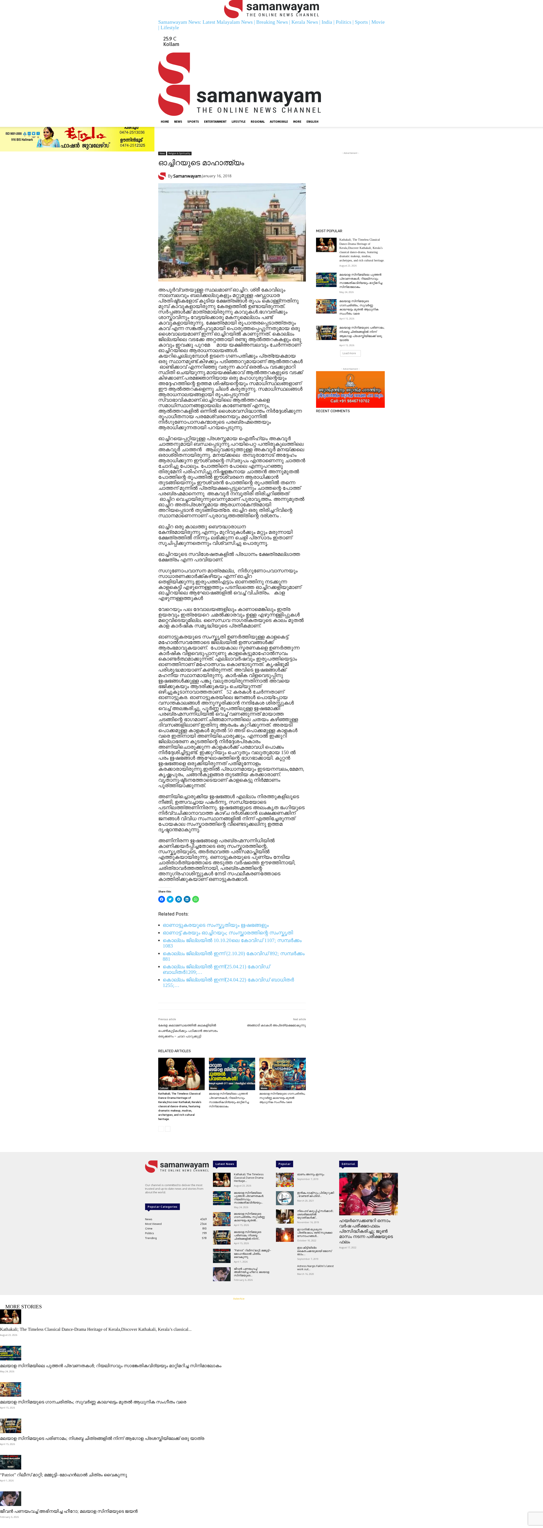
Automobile (279, 122)
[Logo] (239, 81)
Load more (349, 353)
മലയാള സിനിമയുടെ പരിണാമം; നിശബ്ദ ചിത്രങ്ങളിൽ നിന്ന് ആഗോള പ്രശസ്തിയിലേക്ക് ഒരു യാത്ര (102, 1438)
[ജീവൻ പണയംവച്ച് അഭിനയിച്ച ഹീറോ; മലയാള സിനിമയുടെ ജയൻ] (222, 1274)
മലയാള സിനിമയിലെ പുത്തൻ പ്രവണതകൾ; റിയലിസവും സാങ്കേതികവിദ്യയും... (249, 1197)
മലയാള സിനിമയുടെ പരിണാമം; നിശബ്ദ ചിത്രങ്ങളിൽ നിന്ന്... (247, 1235)
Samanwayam (187, 176)
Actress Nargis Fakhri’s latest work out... (315, 1267)
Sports (193, 122)
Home (165, 122)
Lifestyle (239, 122)
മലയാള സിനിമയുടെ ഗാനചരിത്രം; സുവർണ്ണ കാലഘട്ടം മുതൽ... (249, 1217)
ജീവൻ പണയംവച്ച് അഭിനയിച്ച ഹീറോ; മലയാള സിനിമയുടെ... (251, 1272)
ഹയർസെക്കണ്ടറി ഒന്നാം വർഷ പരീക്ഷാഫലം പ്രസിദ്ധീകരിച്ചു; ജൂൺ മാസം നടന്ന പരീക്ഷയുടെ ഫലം (366, 1231)
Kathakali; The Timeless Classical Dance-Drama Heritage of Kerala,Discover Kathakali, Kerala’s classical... (96, 1329)
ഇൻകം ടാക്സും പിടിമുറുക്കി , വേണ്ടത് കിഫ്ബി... (315, 1194)
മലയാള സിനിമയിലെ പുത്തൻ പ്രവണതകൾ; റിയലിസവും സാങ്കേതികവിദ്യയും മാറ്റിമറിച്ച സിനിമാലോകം (110, 1365)
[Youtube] (247, 32)
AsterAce (239, 1298)
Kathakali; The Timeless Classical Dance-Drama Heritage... (249, 1177)
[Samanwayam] (163, 176)
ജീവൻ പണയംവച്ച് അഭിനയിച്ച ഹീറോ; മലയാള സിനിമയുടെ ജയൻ (69, 1511)
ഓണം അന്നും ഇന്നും (310, 1174)
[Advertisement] (350, 181)
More (297, 122)
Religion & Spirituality (179, 153)
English (312, 122)
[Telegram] (237, 32)
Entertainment (215, 122)
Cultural (164, 1088)
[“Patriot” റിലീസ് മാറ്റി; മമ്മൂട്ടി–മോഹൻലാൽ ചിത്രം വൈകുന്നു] (222, 1256)
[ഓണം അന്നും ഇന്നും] (285, 1180)
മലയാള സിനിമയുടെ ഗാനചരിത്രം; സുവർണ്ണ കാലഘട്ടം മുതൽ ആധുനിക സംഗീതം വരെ (282, 1098)
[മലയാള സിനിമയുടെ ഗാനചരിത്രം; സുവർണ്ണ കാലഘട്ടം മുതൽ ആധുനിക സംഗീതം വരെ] (282, 1074)
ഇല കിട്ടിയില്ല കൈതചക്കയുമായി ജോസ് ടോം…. (314, 1251)
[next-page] (167, 1129)
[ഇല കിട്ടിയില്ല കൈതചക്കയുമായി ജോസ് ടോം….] (285, 1253)
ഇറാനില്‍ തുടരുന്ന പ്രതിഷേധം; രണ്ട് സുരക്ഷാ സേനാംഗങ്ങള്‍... (314, 1233)
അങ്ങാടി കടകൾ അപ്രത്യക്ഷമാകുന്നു (276, 1025)
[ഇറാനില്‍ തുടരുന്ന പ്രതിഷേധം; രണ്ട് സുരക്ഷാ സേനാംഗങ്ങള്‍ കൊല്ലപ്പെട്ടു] (285, 1235)
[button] (380, 57)
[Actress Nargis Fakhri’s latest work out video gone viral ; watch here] (285, 1271)
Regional (258, 122)
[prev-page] (161, 1129)
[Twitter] (242, 32)
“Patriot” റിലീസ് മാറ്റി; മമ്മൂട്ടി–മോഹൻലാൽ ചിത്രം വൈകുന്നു (252, 1254)
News (178, 122)
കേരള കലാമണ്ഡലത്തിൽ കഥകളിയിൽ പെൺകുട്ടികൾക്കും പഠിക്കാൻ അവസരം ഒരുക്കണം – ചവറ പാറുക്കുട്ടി (188, 1030)
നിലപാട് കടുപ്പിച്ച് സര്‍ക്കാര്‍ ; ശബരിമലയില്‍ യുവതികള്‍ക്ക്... (315, 1214)
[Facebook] (232, 32)
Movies (213, 1088)
